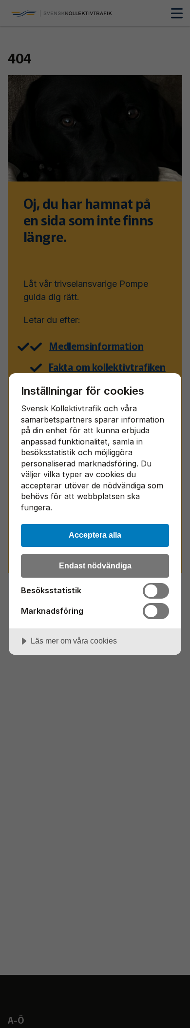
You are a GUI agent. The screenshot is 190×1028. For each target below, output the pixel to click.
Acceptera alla (95, 534)
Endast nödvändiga (95, 565)
